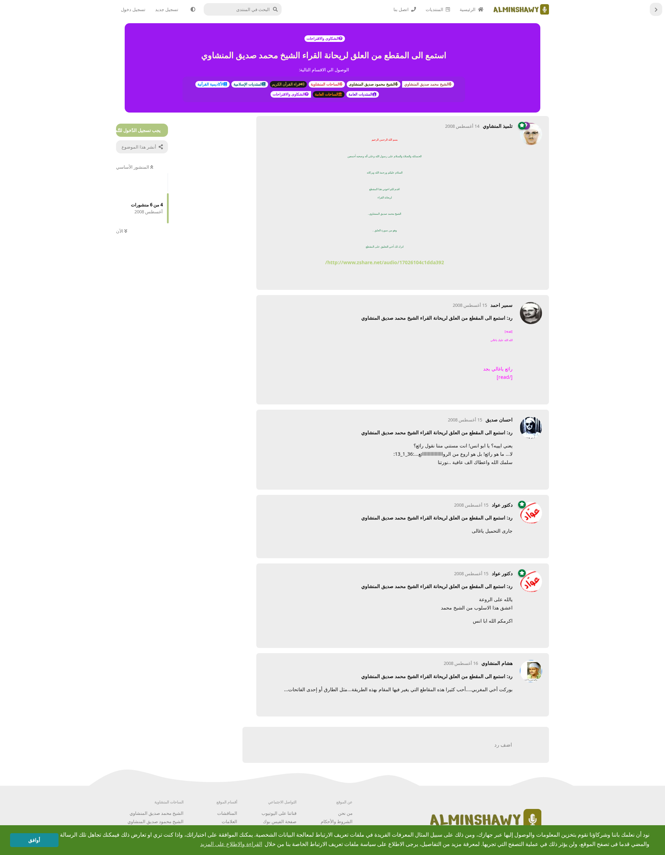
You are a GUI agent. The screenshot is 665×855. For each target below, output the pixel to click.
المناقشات (227, 813)
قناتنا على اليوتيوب (278, 813)
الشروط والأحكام (337, 821)
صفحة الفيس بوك (279, 821)
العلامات (229, 821)
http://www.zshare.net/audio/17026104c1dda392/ (384, 262)
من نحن (345, 813)
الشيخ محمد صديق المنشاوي (157, 813)
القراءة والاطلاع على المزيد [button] (231, 844)
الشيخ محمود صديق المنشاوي (155, 821)
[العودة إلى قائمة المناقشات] (656, 9)
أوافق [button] (34, 840)
